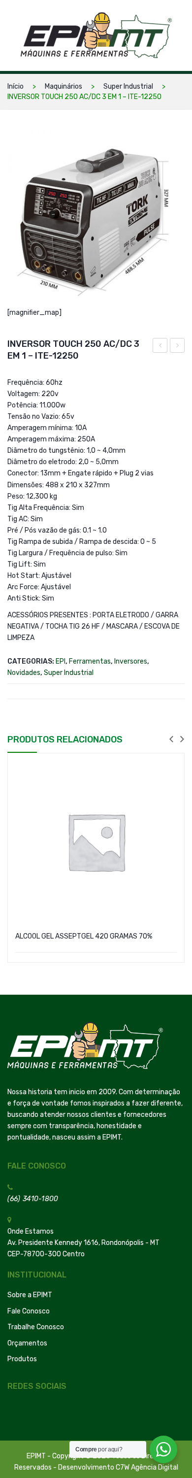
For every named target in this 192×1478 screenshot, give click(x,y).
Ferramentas (90, 661)
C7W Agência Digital (147, 1467)
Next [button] (182, 739)
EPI (60, 661)
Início (15, 86)
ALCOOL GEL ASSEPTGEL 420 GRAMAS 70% (83, 936)
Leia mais (96, 956)
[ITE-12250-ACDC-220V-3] (96, 218)
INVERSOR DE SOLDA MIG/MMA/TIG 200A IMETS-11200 (160, 347)
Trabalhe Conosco (35, 1327)
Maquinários (63, 86)
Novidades (23, 673)
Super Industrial (128, 86)
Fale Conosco (28, 1311)
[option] (96, 857)
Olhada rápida (171, 769)
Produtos (22, 1359)
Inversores (130, 661)
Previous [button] (171, 739)
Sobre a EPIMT (29, 1295)
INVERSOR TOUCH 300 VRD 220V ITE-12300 (177, 347)
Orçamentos (27, 1343)
